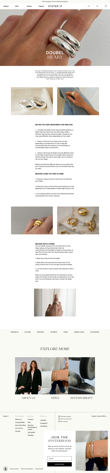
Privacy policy (14, 469)
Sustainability (20, 422)
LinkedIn (43, 420)
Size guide (31, 432)
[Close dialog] (105, 433)
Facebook (43, 426)
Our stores (19, 428)
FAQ (29, 422)
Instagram (44, 423)
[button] (5, 468)
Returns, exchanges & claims (32, 427)
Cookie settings (40, 469)
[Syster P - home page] (55, 6)
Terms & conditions (27, 469)
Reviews (31, 435)
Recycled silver (20, 425)
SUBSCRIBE (59, 464)
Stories (17, 431)
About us (18, 419)
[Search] (88, 6)
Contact (31, 419)
